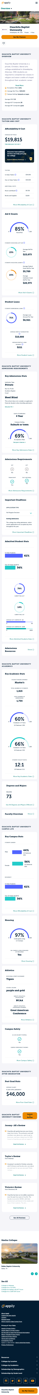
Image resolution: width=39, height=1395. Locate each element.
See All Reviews (19, 1218)
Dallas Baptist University (10, 1266)
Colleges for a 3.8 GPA (8, 1287)
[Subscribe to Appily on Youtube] (32, 1381)
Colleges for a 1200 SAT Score (10, 1291)
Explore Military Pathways (15, 159)
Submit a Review (30, 1115)
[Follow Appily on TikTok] (25, 1381)
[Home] (6, 3)
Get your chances (19, 442)
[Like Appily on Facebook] (19, 1381)
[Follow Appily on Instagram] (6, 1381)
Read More (19, 85)
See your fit (8, 407)
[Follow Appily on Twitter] (12, 1381)
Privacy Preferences (7, 1344)
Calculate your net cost (12, 144)
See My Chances (19, 37)
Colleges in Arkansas (7, 1285)
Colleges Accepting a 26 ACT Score (12, 1289)
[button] (4, 43)
